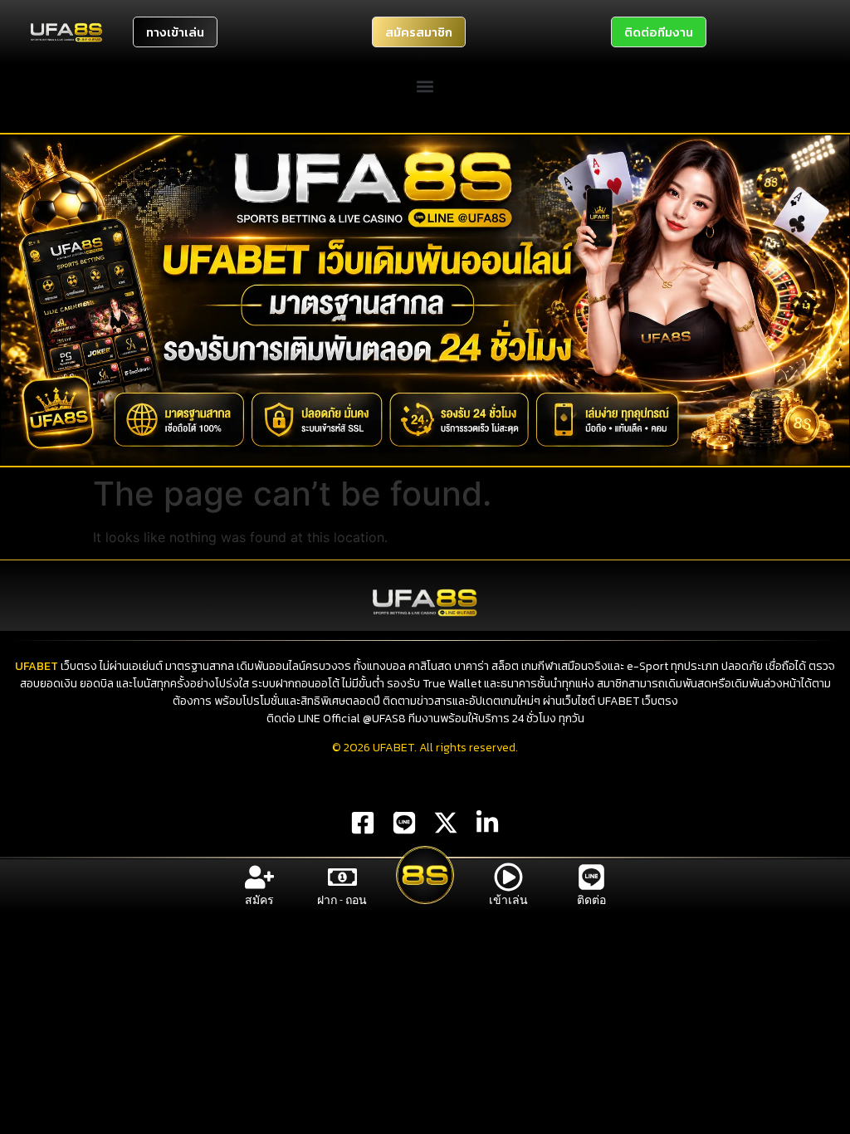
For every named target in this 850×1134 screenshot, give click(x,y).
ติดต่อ (591, 900)
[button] (425, 86)
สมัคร (259, 900)
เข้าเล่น (508, 900)
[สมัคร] (259, 877)
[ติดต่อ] (591, 877)
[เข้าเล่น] (508, 877)
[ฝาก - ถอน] (342, 877)
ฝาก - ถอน (342, 900)
